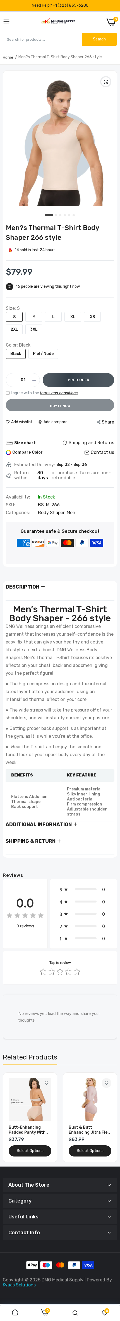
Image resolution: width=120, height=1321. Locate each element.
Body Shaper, (52, 512)
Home (8, 57)
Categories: (18, 512)
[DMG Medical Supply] (58, 22)
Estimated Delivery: (34, 464)
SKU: (10, 504)
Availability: (18, 497)
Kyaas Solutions (19, 1285)
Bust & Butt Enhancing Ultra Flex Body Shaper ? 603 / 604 (89, 1130)
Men (71, 512)
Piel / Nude (43, 353)
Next (110, 1117)
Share (108, 422)
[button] (83, 889)
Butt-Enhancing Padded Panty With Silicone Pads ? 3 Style (27, 1130)
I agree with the (44, 393)
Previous (10, 1117)
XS (92, 316)
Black (15, 353)
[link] (46, 1083)
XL (72, 316)
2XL (14, 329)
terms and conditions (59, 393)
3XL (34, 329)
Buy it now (60, 406)
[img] (25, 916)
